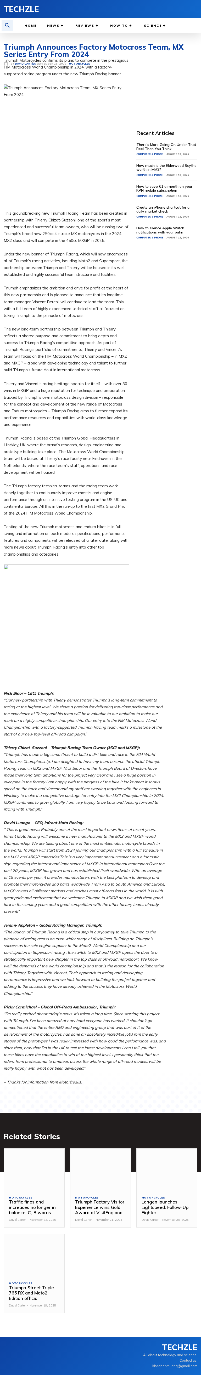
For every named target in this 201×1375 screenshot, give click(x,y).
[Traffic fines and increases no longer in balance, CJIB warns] (34, 1170)
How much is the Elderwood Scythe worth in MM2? (166, 167)
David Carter (17, 1220)
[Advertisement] (168, 83)
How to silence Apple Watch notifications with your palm (160, 230)
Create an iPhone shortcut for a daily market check (162, 209)
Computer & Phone (149, 154)
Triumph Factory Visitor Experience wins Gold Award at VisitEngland (100, 1207)
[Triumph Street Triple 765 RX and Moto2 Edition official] (34, 1255)
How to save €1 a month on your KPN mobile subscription (164, 188)
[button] (7, 25)
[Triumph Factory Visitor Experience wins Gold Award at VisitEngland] (100, 1170)
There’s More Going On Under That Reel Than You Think (166, 146)
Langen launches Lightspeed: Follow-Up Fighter (165, 1207)
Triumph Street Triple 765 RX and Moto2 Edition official (31, 1293)
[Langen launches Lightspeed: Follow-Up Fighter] (167, 1170)
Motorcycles (20, 1197)
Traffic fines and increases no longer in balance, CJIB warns (32, 1207)
